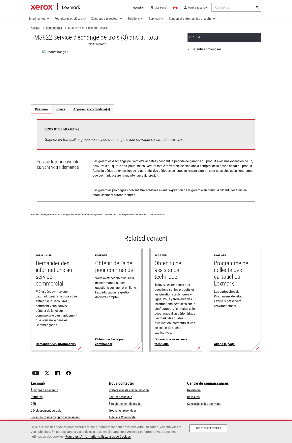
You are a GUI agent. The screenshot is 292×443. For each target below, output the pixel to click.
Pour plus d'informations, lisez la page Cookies (98, 436)
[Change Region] (175, 8)
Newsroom (194, 390)
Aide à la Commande (122, 417)
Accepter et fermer (208, 428)
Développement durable (46, 410)
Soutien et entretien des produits (190, 18)
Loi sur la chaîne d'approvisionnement (55, 417)
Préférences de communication (129, 390)
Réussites (193, 397)
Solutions (134, 18)
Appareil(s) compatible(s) (91, 109)
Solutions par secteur (104, 18)
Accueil (55, 6)
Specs (60, 109)
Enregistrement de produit (125, 404)
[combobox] (236, 7)
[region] (146, 431)
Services (154, 18)
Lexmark (38, 383)
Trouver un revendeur (122, 410)
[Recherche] (257, 7)
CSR (33, 404)
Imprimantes (37, 18)
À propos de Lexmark (44, 390)
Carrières (37, 397)
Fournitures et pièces (68, 18)
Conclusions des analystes (204, 404)
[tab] (41, 109)
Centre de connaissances (208, 383)
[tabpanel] (146, 161)
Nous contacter (121, 383)
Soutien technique (120, 397)
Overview (41, 109)
